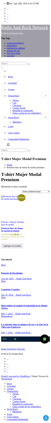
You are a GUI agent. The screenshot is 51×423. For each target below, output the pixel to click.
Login (10, 126)
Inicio (10, 76)
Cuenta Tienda (19, 108)
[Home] (28, 72)
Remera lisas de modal (12, 223)
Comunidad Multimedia (18, 139)
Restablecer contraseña (22, 110)
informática (12, 45)
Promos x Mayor (8, 222)
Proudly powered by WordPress (15, 376)
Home (9, 165)
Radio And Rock (24, 278)
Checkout (16, 105)
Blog (3, 265)
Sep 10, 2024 (7, 295)
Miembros (17, 122)
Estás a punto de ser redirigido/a (26, 113)
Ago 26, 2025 (7, 278)
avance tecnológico (15, 43)
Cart (14, 103)
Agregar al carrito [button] (12, 246)
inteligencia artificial (16, 48)
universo (10, 56)
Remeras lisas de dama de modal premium (12, 229)
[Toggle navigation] (2, 61)
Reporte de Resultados (12, 273)
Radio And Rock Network (24, 27)
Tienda (15, 100)
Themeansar (6, 379)
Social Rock (13, 117)
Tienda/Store (13, 96)
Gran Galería (14, 133)
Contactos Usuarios (10, 289)
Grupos (11, 89)
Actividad (12, 83)
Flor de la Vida (13, 53)
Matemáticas (6, 316)
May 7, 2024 (7, 313)
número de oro (13, 51)
